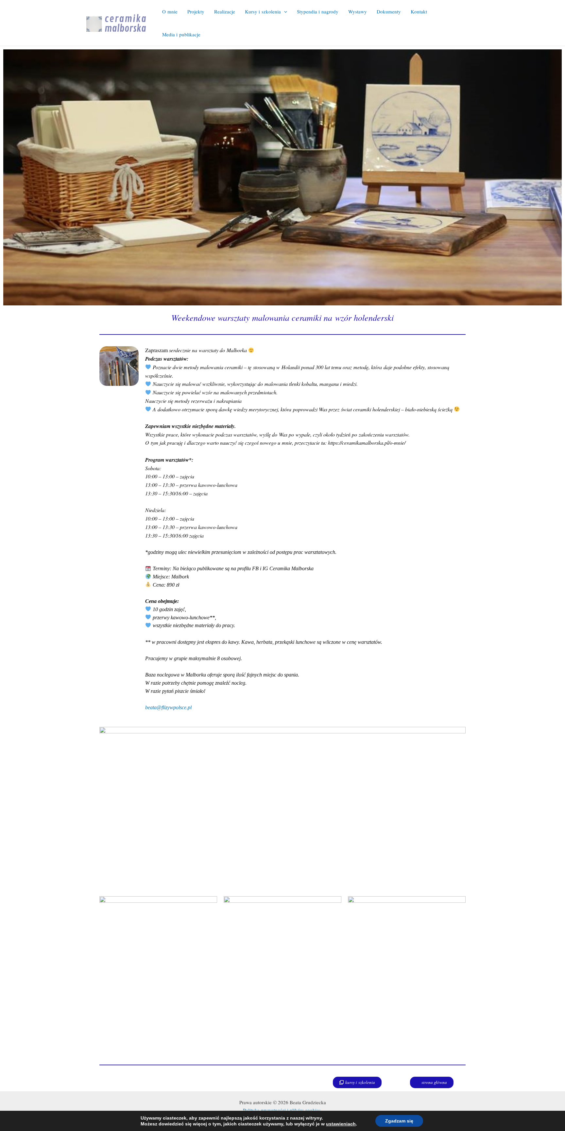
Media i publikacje (181, 34)
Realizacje (224, 11)
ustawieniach (341, 1123)
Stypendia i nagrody (317, 11)
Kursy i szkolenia (263, 11)
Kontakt (419, 11)
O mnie (170, 11)
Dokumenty (389, 11)
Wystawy (357, 11)
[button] (284, 11)
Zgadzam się (399, 1120)
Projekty (195, 11)
